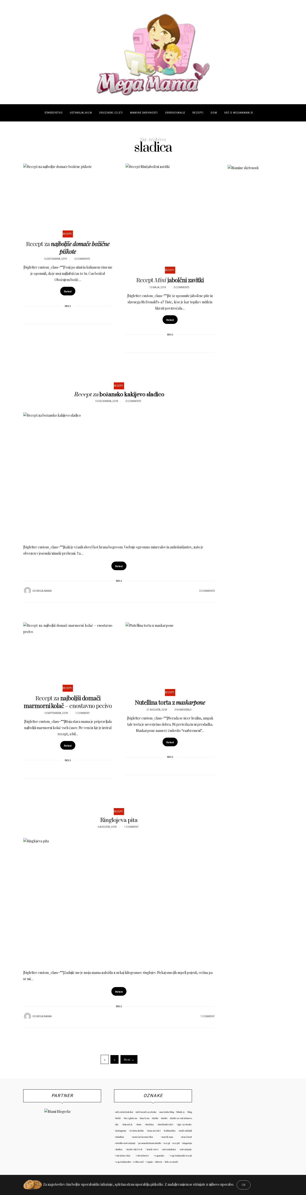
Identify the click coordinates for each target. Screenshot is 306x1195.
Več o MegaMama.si (238, 113)
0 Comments (82, 259)
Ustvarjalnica (81, 113)
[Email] (68, 314)
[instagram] (6, 496)
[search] (261, 112)
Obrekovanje (175, 113)
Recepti (197, 113)
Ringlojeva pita (119, 820)
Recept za (67, 247)
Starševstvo (54, 113)
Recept (170, 280)
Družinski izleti (111, 113)
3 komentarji (183, 710)
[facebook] (6, 484)
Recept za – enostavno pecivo (68, 701)
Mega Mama (44, 591)
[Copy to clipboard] (80, 314)
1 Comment (82, 713)
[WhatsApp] (74, 314)
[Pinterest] (62, 314)
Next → (129, 1059)
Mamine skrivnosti (144, 113)
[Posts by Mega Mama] (27, 590)
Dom (214, 113)
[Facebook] (55, 314)
